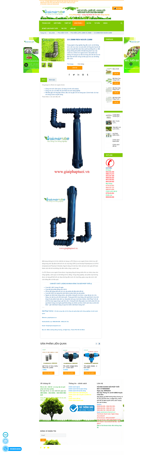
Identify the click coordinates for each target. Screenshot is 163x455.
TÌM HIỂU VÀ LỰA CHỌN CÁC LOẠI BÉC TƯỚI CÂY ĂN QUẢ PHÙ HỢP (117, 128)
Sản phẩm (52, 33)
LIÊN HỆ (73, 28)
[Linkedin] (78, 74)
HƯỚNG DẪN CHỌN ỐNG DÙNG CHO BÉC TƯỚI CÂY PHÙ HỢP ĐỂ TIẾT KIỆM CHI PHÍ (116, 134)
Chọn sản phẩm (48, 373)
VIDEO (105, 23)
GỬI (43, 440)
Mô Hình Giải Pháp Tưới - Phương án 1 (117, 88)
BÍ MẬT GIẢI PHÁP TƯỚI (50, 28)
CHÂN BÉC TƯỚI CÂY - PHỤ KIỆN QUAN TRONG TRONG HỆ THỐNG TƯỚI (116, 115)
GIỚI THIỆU (57, 23)
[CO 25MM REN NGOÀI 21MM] (69, 74)
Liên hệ (74, 67)
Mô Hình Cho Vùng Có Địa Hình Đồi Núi (117, 79)
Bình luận (52, 80)
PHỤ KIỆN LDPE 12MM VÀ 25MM (81, 33)
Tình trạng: (70, 64)
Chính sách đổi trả (116, 145)
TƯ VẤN (97, 23)
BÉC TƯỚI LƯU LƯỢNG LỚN (116, 122)
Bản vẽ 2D (116, 69)
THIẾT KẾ (68, 23)
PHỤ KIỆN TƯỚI (63, 33)
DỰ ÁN (89, 23)
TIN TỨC (64, 28)
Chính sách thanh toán (116, 140)
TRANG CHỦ (46, 23)
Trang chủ (44, 33)
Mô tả (43, 80)
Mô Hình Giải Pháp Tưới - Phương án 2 (117, 98)
